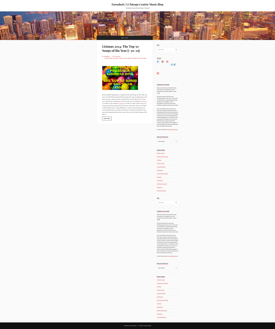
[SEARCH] (176, 49)
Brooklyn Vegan (161, 153)
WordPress (133, 325)
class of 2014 (122, 58)
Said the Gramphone (162, 184)
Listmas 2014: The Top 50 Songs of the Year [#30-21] (121, 48)
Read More (107, 118)
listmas (129, 58)
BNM (117, 58)
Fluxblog (159, 160)
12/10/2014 (117, 56)
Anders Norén (147, 325)
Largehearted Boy (161, 167)
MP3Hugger (160, 170)
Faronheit (107, 56)
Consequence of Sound (162, 156)
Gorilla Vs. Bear (160, 163)
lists (141, 58)
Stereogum (159, 187)
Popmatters (160, 180)
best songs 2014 (110, 58)
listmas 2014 (135, 58)
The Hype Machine (161, 190)
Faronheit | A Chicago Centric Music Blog (137, 4)
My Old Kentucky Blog (162, 173)
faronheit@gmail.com (172, 129)
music (144, 58)
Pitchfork (159, 177)
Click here (144, 101)
